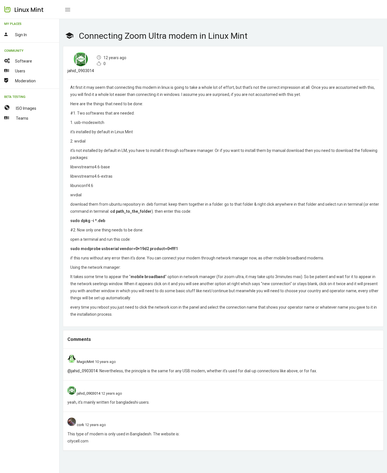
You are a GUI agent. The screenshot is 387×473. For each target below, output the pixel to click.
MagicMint (85, 362)
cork (80, 425)
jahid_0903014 (80, 70)
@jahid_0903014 (82, 371)
